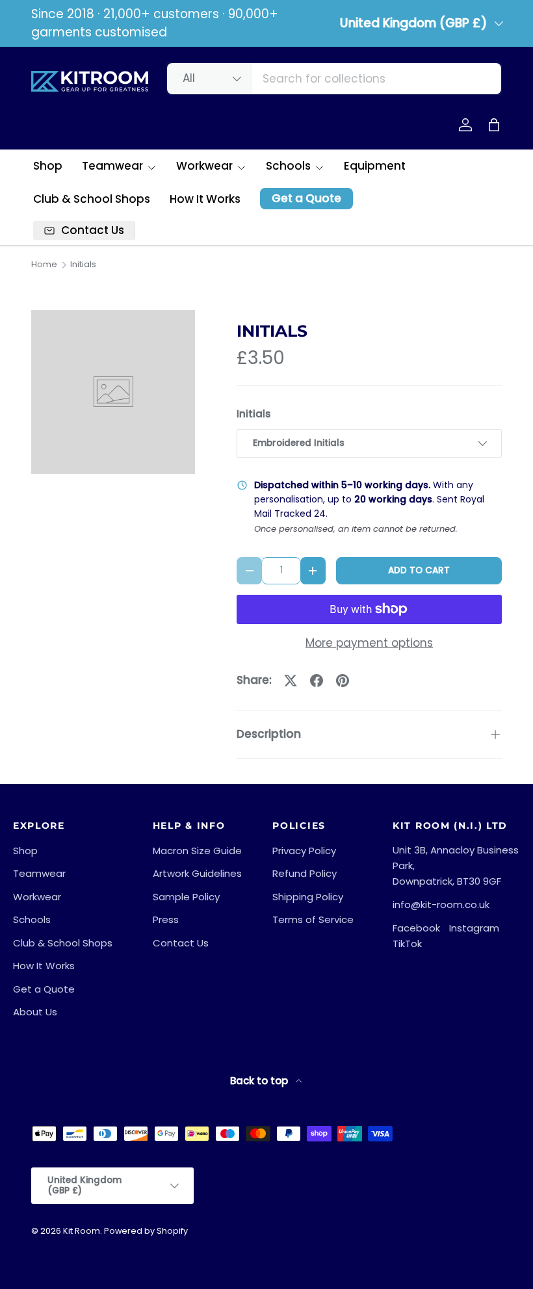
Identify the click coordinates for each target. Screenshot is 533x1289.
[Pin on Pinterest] (343, 681)
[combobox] (334, 78)
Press (166, 919)
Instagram (474, 928)
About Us (35, 1012)
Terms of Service (313, 919)
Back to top (260, 1080)
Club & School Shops (91, 199)
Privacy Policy (304, 850)
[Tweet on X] (291, 681)
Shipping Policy (307, 897)
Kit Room (81, 1230)
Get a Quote (306, 198)
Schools (32, 919)
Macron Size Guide (197, 850)
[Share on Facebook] (317, 681)
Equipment (375, 166)
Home (44, 265)
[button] (494, 125)
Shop (47, 166)
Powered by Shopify (146, 1230)
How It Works (205, 199)
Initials (83, 265)
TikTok (407, 943)
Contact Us (181, 943)
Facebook (416, 928)
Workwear (37, 897)
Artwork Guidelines (197, 873)
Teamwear (39, 873)
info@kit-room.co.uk (441, 904)
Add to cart (419, 570)
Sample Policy (186, 897)
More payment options (369, 643)
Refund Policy (304, 873)
